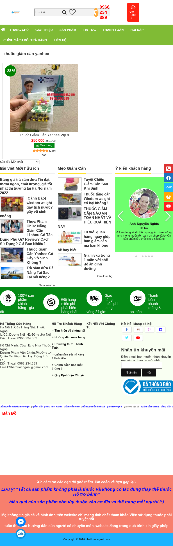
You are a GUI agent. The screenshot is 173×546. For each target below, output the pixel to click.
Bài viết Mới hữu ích (19, 168)
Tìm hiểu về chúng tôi (70, 330)
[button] (136, 256)
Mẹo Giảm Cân (72, 168)
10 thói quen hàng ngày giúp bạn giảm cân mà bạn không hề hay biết (84, 241)
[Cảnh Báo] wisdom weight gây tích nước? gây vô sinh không (26, 207)
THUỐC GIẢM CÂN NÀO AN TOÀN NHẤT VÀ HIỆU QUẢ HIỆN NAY (85, 218)
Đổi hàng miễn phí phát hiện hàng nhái (69, 306)
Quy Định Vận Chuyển (70, 375)
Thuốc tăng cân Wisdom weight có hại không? (97, 198)
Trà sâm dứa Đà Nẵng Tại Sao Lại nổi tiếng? (40, 272)
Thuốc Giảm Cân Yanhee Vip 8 (44, 135)
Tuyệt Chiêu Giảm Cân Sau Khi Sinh (96, 184)
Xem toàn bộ (47, 285)
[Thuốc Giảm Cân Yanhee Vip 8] (44, 97)
